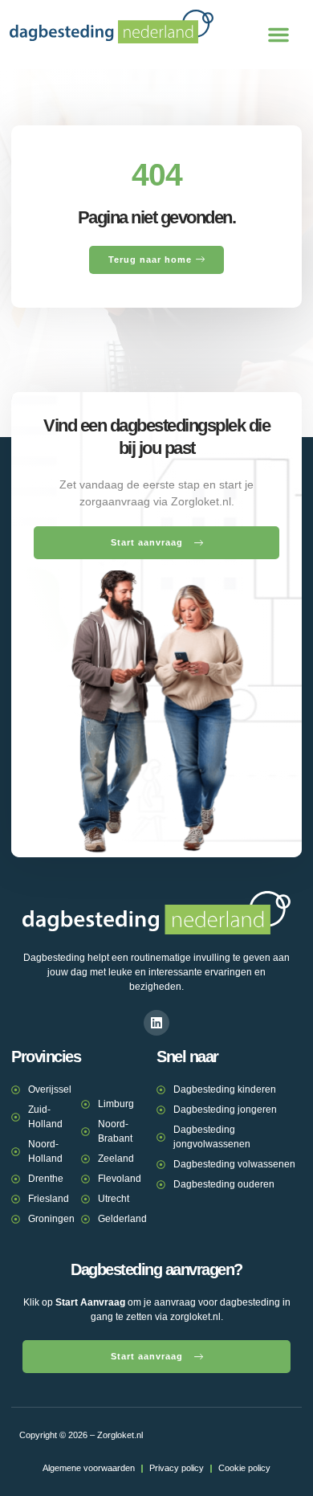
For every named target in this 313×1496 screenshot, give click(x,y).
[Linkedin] (156, 1023)
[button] (278, 34)
